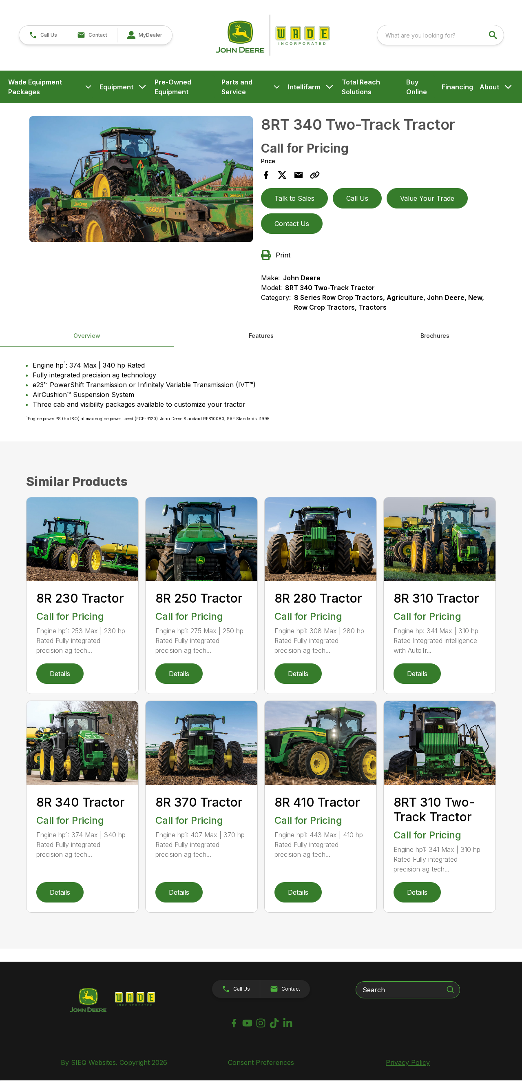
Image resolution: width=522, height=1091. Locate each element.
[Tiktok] (274, 1023)
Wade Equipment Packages (35, 87)
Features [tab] (261, 335)
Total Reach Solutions (361, 87)
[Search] (450, 989)
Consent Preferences (261, 1062)
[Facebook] (234, 1023)
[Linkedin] (288, 1023)
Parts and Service (236, 87)
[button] (43, 35)
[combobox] (440, 35)
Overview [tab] (86, 335)
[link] (144, 35)
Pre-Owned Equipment (173, 87)
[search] (494, 35)
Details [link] (60, 674)
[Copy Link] (315, 175)
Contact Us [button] (291, 224)
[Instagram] (261, 1023)
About (489, 87)
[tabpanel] (141, 180)
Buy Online (416, 87)
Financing (457, 87)
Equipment (116, 87)
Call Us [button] (357, 198)
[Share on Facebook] (266, 175)
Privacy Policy (408, 1062)
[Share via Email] (298, 175)
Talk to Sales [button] (294, 198)
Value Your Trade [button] (427, 198)
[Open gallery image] (141, 179)
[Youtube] (247, 1023)
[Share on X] (282, 175)
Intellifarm (304, 87)
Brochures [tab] (434, 335)
